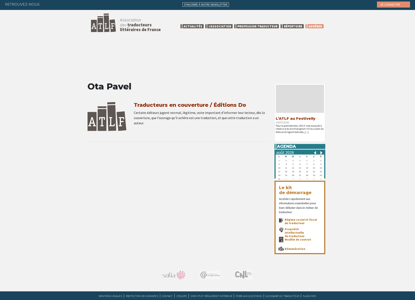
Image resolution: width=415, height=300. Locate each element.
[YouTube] (80, 4)
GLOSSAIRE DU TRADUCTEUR (282, 296)
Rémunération (295, 249)
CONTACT (167, 296)
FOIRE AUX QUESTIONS (249, 296)
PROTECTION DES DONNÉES (142, 296)
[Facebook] (46, 4)
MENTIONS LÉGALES (110, 296)
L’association (220, 26)
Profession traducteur (257, 26)
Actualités (193, 26)
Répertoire (293, 26)
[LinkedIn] (63, 4)
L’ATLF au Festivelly (295, 118)
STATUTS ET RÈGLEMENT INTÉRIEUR (211, 296)
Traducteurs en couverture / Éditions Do (190, 105)
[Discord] (89, 4)
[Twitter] (55, 4)
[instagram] (72, 4)
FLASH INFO (309, 296)
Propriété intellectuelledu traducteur (295, 232)
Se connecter (390, 4)
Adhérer (315, 26)
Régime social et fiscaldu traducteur (301, 221)
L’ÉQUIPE (181, 296)
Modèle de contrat (298, 239)
